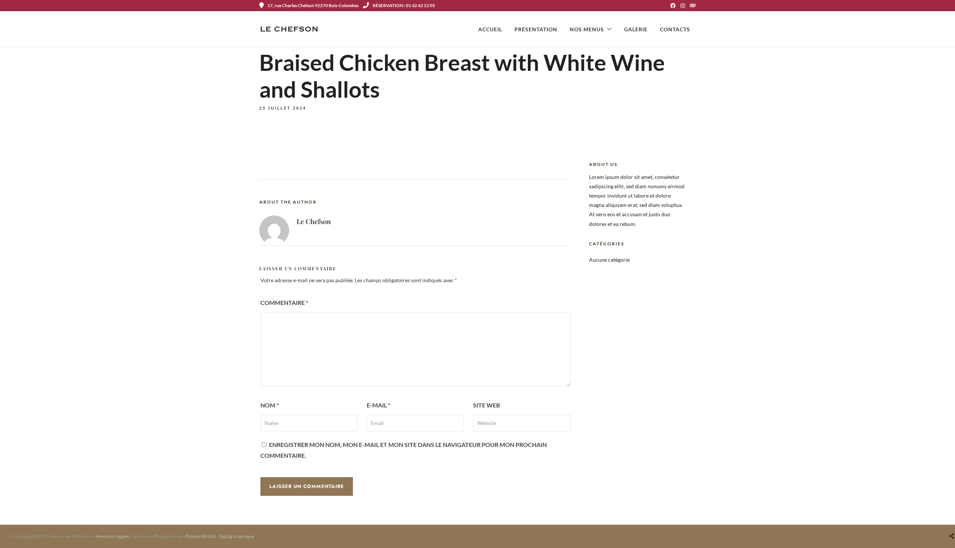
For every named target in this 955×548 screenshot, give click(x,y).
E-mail (378, 405)
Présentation (535, 29)
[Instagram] (682, 5)
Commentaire (284, 302)
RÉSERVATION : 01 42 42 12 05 (404, 5)
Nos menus (587, 29)
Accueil (490, 29)
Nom (269, 405)
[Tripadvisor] (693, 5)
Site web (486, 405)
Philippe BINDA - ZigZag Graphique (219, 536)
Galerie (636, 29)
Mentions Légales (112, 536)
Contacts (675, 29)
